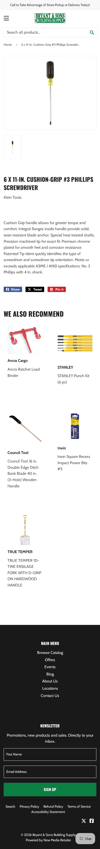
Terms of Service (79, 806)
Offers (50, 660)
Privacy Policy (29, 806)
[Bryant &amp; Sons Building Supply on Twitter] (83, 821)
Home (8, 44)
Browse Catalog (50, 652)
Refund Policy (53, 806)
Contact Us (50, 695)
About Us (50, 681)
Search (10, 806)
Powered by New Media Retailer (48, 840)
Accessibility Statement (48, 812)
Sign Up (50, 789)
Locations (50, 688)
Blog (50, 674)
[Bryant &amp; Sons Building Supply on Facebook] (92, 821)
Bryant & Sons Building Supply (54, 835)
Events (50, 667)
